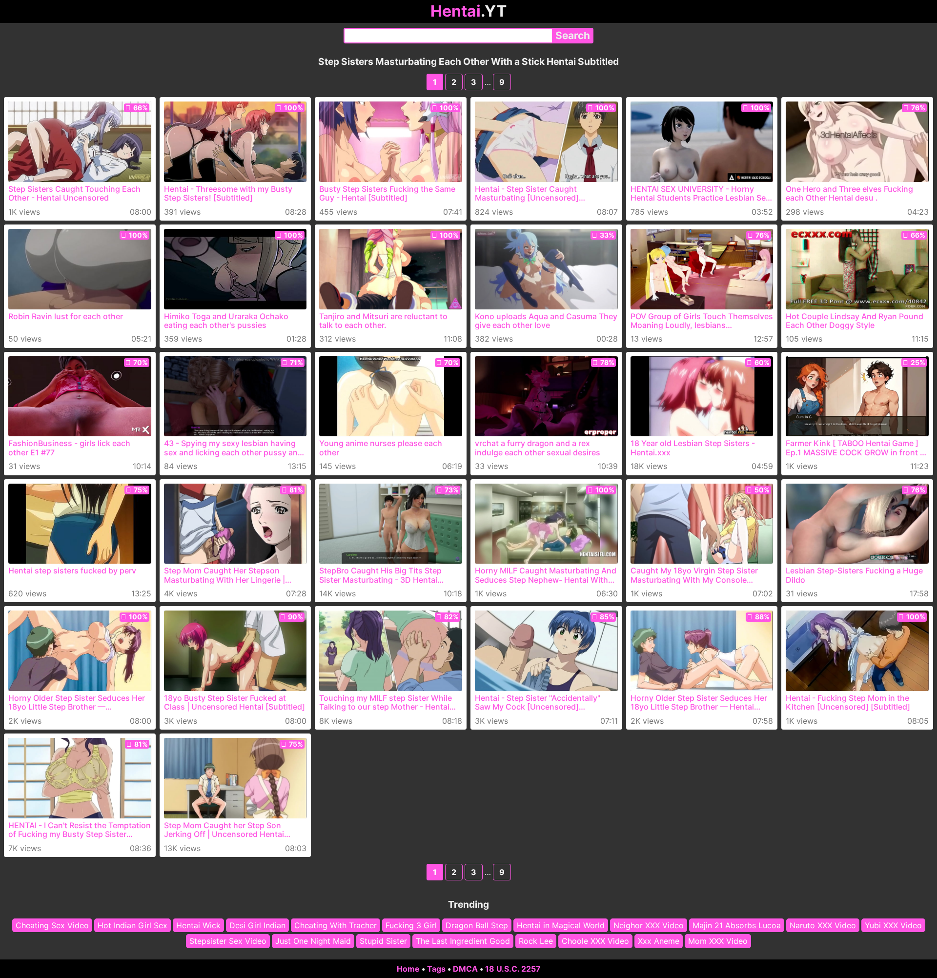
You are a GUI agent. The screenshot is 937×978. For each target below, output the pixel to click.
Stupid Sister (383, 941)
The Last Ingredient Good (463, 941)
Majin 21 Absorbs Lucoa (737, 925)
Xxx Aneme (658, 941)
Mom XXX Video (718, 941)
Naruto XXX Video (823, 925)
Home (408, 968)
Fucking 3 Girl (411, 925)
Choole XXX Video (595, 941)
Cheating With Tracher (335, 925)
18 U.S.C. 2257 (513, 968)
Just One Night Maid (313, 941)
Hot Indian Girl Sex (132, 925)
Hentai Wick (198, 925)
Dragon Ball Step (477, 925)
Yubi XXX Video (893, 925)
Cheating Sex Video (52, 925)
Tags (436, 968)
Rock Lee (536, 941)
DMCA (465, 968)
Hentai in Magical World (561, 925)
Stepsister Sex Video (227, 941)
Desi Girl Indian (257, 925)
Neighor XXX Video (648, 925)
